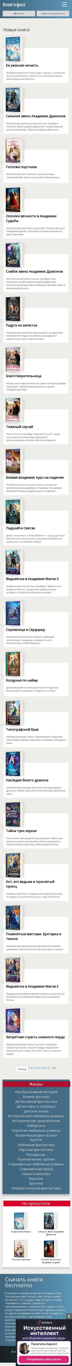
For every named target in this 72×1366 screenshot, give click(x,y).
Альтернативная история (36, 1091)
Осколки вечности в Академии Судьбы (31, 218)
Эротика (36, 1183)
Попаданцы (36, 1154)
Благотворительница (23, 376)
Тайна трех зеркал (21, 830)
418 (54, 1067)
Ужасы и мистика (36, 1173)
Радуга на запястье (21, 325)
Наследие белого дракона (27, 780)
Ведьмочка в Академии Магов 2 (32, 986)
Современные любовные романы (36, 1164)
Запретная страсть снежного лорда (35, 1037)
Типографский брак (22, 729)
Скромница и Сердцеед (25, 629)
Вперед (22, 1069)
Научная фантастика (36, 1149)
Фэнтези (36, 1178)
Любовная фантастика (36, 1144)
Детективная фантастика (36, 1101)
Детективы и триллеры (36, 1106)
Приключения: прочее (36, 1159)
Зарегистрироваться (53, 13)
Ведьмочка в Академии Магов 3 (32, 578)
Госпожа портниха (21, 167)
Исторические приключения (36, 1120)
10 (48, 1067)
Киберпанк (36, 1125)
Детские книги (36, 1111)
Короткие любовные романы (36, 1130)
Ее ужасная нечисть (22, 65)
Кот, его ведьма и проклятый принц (30, 884)
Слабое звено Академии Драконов (34, 271)
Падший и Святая (20, 528)
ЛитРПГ (36, 1140)
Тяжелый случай (19, 426)
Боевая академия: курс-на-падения (35, 477)
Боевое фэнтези (36, 1096)
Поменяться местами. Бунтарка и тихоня (33, 936)
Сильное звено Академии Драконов (35, 116)
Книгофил (14, 4)
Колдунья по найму (22, 680)
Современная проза (36, 1168)
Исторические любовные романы (36, 1115)
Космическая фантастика (36, 1135)
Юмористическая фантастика (36, 1188)
